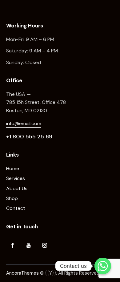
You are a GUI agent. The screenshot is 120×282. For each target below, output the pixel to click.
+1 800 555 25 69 (29, 136)
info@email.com (23, 123)
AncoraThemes (22, 273)
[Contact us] (102, 266)
